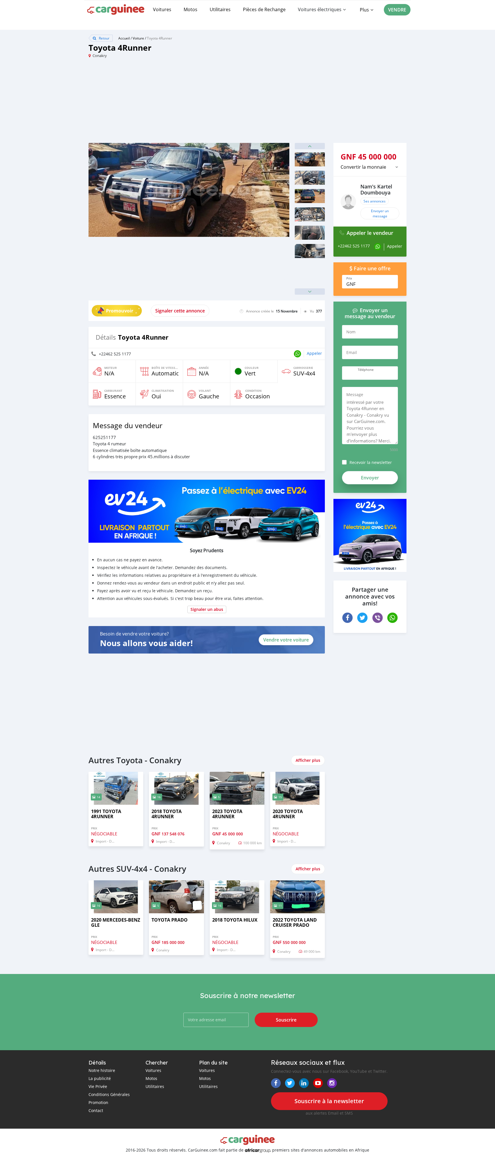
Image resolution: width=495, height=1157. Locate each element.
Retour (103, 38)
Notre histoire (102, 1070)
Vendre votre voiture (286, 640)
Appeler (314, 353)
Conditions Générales (109, 1094)
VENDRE (397, 10)
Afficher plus (308, 760)
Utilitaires (220, 9)
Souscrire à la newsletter (329, 1101)
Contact (96, 1110)
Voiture (138, 38)
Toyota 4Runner (159, 38)
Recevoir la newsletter (370, 462)
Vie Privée (98, 1086)
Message (354, 394)
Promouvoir (119, 311)
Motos (190, 9)
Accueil (124, 38)
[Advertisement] (168, 103)
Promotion (98, 1102)
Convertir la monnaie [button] (363, 167)
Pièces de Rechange (264, 9)
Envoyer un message (380, 213)
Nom (350, 331)
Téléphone (366, 370)
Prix (349, 278)
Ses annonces (375, 201)
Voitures (162, 9)
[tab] (370, 167)
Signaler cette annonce (180, 311)
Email (351, 352)
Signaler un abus (206, 609)
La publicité (100, 1078)
